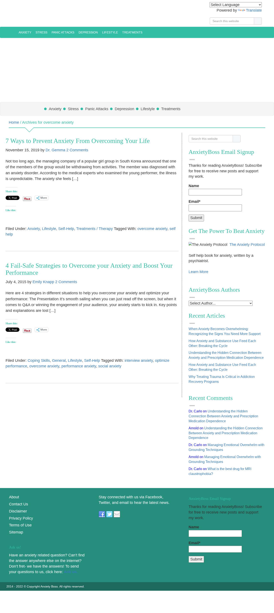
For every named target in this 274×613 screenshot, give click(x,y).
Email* (194, 201)
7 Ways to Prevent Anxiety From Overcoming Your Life (78, 140)
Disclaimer (18, 511)
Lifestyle (49, 229)
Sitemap (16, 532)
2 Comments (77, 150)
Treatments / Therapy (94, 229)
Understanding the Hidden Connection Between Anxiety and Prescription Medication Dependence (223, 416)
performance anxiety (78, 366)
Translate (254, 10)
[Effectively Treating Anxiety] (12, 32)
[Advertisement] (137, 70)
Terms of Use (20, 525)
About (14, 497)
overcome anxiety (152, 229)
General (59, 360)
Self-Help (66, 229)
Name (194, 186)
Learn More (198, 272)
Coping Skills (39, 360)
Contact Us (18, 504)
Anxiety (33, 229)
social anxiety (109, 366)
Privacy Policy (21, 518)
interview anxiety (139, 360)
